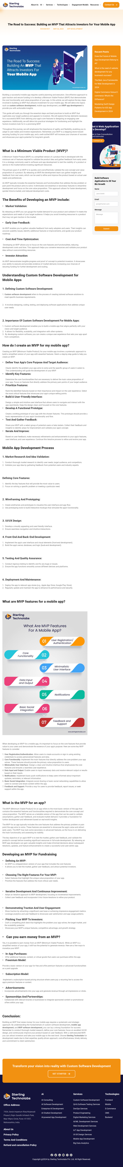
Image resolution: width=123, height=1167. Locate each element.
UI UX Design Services (82, 1134)
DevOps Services (80, 1108)
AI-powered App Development (53, 1117)
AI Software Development (52, 1104)
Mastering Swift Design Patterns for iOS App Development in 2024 (105, 107)
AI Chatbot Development (51, 1113)
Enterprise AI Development (52, 1108)
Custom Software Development (86, 1100)
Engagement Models (80, 5)
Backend (108, 1117)
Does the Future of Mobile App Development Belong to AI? (107, 60)
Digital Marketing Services (84, 1117)
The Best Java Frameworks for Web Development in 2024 (106, 83)
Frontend (109, 1100)
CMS (107, 1113)
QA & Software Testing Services (86, 1104)
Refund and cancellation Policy (20, 1145)
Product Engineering (81, 1113)
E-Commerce (110, 1108)
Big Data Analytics (81, 1143)
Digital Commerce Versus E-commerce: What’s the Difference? (106, 95)
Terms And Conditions (15, 1139)
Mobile (108, 1104)
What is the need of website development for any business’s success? (106, 72)
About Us (34, 5)
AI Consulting (47, 1100)
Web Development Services (84, 1126)
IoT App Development (82, 1130)
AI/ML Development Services (85, 1121)
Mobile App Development (84, 1139)
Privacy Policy (11, 1134)
